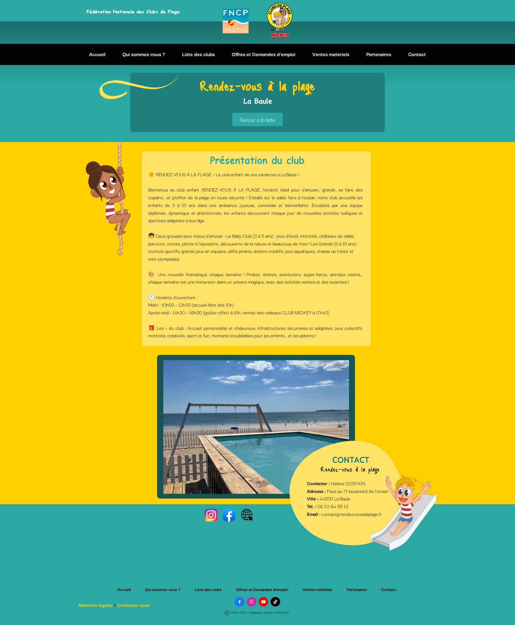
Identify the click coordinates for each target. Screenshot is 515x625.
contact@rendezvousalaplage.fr (352, 513)
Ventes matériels (330, 54)
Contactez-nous (133, 604)
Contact (417, 54)
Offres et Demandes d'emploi (263, 54)
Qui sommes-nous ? (143, 54)
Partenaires (378, 54)
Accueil (97, 54)
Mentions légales (96, 604)
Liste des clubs (198, 54)
